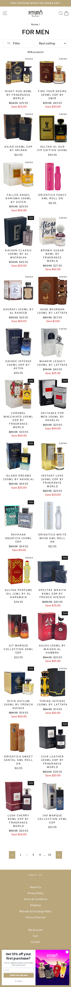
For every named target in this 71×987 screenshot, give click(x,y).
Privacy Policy (35, 893)
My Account (35, 929)
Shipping (35, 905)
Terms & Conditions (35, 899)
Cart (35, 935)
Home (34, 24)
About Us (35, 875)
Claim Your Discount (18, 975)
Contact (35, 941)
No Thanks (18, 981)
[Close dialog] (67, 952)
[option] (35, 3)
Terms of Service (35, 917)
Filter (16, 43)
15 (49, 854)
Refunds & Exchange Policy (35, 911)
